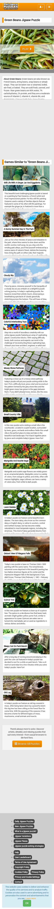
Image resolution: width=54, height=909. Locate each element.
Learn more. (30, 898)
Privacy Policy (38, 872)
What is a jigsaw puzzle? (25, 831)
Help (17, 852)
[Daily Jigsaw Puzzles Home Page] (10, 6)
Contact (18, 882)
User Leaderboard (23, 857)
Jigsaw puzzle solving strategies (29, 846)
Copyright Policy (22, 867)
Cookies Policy (21, 872)
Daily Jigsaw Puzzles (24, 821)
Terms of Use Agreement (26, 862)
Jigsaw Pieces (21, 841)
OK (27, 903)
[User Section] (41, 7)
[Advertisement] (27, 129)
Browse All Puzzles (28, 743)
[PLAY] (27, 71)
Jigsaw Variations (23, 836)
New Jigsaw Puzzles (24, 826)
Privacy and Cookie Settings (27, 877)
